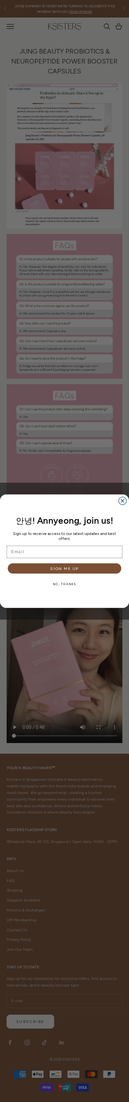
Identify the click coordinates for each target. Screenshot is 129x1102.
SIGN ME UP (64, 568)
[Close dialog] (122, 501)
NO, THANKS (64, 584)
